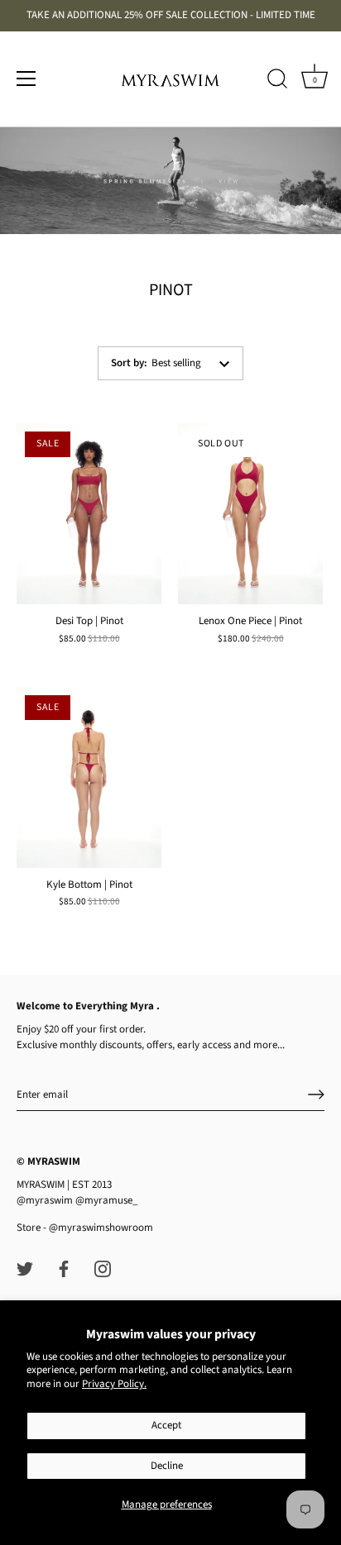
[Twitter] (25, 1268)
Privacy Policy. (114, 1383)
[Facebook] (63, 1268)
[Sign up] (316, 1094)
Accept (166, 1425)
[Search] (277, 81)
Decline (167, 1465)
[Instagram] (102, 1268)
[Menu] (26, 78)
